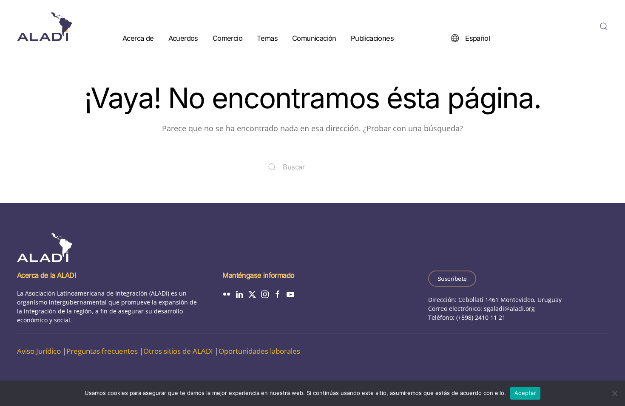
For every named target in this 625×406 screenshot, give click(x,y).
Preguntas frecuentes (102, 351)
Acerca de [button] (138, 38)
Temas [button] (267, 38)
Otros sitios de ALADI (178, 351)
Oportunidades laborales (259, 351)
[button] (603, 26)
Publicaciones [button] (372, 38)
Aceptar (525, 392)
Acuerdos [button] (183, 38)
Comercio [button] (227, 38)
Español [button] (477, 38)
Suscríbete (452, 278)
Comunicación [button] (314, 38)
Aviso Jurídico (39, 351)
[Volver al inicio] (44, 26)
